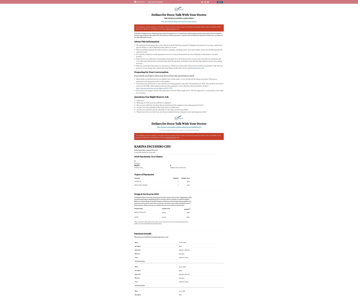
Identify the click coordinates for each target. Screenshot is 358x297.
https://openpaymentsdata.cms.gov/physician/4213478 (154, 88)
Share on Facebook (202, 2)
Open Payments (171, 29)
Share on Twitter (205, 2)
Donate (220, 2)
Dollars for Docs (155, 2)
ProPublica (139, 2)
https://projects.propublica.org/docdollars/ (179, 18)
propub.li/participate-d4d (195, 68)
